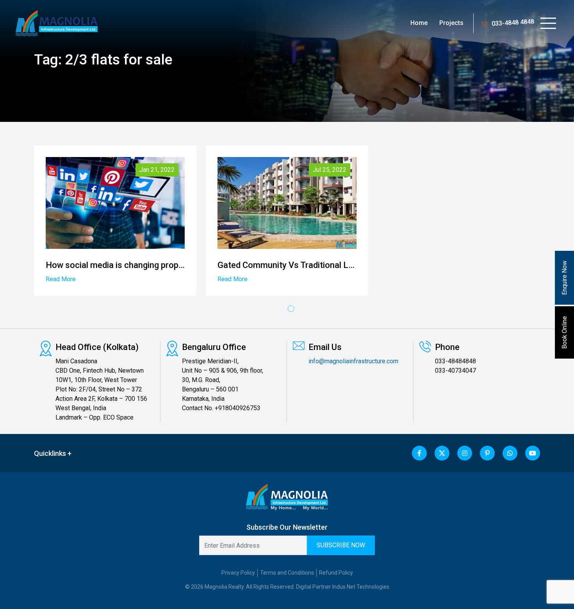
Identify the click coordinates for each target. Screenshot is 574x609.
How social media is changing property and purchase (147, 265)
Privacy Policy (238, 573)
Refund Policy (336, 573)
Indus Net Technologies (360, 587)
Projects (451, 23)
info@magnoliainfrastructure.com (353, 361)
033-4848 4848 (513, 23)
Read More (61, 279)
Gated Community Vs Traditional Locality (295, 265)
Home (419, 23)
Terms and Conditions (287, 573)
